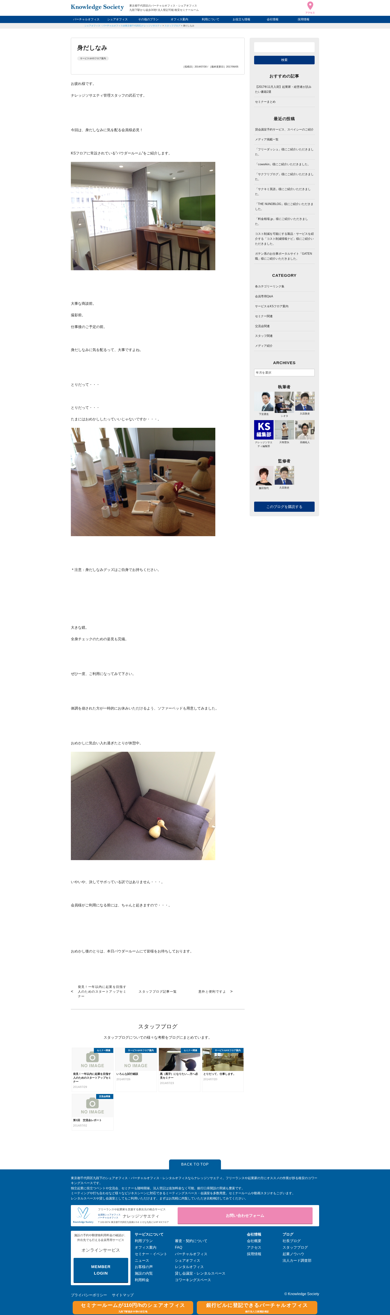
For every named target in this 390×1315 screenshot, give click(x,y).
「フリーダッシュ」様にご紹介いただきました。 (284, 152)
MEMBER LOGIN (100, 1269)
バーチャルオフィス (86, 19)
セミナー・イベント (151, 1254)
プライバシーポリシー (89, 1295)
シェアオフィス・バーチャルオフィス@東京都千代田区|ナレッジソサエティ (123, 25)
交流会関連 (262, 326)
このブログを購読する (284, 507)
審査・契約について (191, 1241)
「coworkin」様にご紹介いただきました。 (283, 164)
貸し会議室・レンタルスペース (200, 1273)
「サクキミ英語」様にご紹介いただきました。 (283, 191)
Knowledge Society (303, 1294)
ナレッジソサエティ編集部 (263, 444)
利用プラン (144, 1241)
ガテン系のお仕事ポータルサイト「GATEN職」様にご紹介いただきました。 (283, 256)
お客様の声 (144, 1267)
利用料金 (142, 1280)
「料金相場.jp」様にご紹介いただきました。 (281, 221)
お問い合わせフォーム (245, 1215)
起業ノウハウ (293, 1254)
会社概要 (254, 1241)
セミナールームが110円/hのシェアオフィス (133, 1307)
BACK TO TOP (195, 1164)
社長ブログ (292, 1241)
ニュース (142, 1260)
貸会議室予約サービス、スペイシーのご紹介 (284, 129)
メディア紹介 (264, 345)
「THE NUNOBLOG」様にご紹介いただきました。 (284, 206)
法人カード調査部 (297, 1260)
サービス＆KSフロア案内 (93, 58)
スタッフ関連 (264, 335)
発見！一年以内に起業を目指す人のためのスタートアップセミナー (102, 991)
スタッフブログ (172, 25)
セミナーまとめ (265, 101)
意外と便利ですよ (212, 991)
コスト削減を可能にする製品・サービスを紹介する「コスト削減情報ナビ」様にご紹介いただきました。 (284, 238)
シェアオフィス (117, 19)
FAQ (178, 1247)
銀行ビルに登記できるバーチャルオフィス (257, 1307)
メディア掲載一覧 (267, 139)
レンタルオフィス (189, 1267)
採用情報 (303, 19)
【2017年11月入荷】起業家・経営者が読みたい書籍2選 (283, 89)
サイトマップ (123, 1295)
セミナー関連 (264, 316)
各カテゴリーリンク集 (269, 286)
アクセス (254, 1247)
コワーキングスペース (193, 1280)
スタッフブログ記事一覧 (158, 991)
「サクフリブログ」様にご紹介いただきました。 (284, 176)
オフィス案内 (179, 19)
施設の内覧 (144, 1273)
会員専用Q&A (264, 296)
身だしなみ (188, 25)
